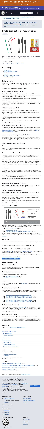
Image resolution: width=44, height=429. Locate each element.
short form (9, 251)
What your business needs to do (10, 71)
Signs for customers (8, 72)
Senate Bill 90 (22, 307)
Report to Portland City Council (12, 276)
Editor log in (25, 424)
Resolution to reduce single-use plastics (12, 277)
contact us (4, 236)
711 (23, 384)
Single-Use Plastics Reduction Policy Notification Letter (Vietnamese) (19, 299)
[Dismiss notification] (40, 22)
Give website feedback (25, 374)
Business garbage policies (9, 331)
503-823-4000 (14, 384)
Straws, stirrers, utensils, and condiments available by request (18, 231)
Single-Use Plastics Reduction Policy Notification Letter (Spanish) (19, 297)
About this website (26, 419)
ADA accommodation (27, 398)
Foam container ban (7, 342)
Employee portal (26, 421)
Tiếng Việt (17, 63)
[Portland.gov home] (7, 13)
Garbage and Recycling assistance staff (17, 327)
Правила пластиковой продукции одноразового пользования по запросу (18, 365)
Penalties (6, 74)
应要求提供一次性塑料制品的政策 (8, 369)
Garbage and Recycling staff (26, 251)
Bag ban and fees (6, 337)
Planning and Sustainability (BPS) (12, 17)
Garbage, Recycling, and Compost (27, 17)
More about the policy (8, 76)
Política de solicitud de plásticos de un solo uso (11, 363)
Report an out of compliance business (10, 346)
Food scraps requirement (8, 335)
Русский (12, 63)
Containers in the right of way (9, 344)
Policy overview (7, 70)
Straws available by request (11, 228)
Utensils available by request (11, 230)
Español (8, 63)
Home (3, 17)
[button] (39, 13)
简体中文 (22, 63)
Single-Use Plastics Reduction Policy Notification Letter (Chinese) (19, 296)
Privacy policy (25, 402)
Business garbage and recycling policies (11, 18)
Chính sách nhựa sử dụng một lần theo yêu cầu (11, 367)
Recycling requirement (7, 333)
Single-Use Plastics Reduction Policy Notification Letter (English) (18, 295)
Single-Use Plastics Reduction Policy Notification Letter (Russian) (19, 300)
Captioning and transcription (29, 400)
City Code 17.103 (24, 283)
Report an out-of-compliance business (12, 75)
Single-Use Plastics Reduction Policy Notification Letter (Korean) (18, 301)
